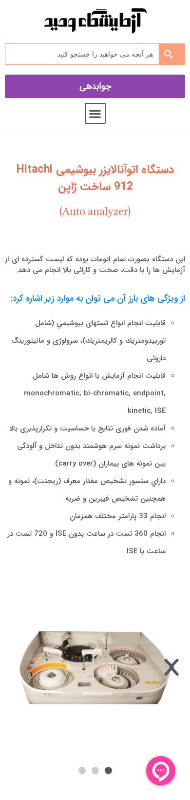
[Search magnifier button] (171, 54)
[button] (95, 113)
